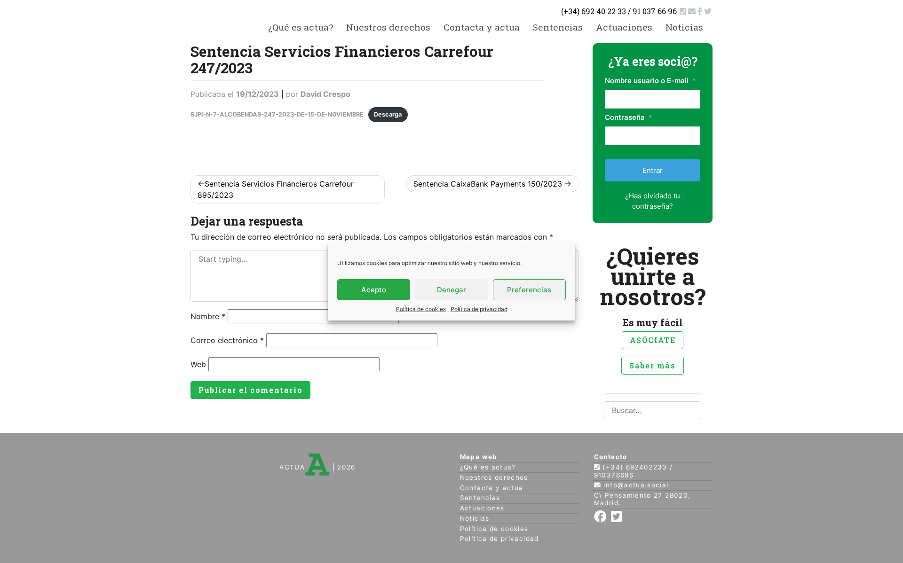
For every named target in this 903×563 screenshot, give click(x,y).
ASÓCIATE (653, 340)
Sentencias (558, 27)
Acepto (373, 289)
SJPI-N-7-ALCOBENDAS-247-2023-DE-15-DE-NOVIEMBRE (277, 114)
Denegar (451, 289)
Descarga (388, 114)
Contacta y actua (482, 27)
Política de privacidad (479, 309)
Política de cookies (421, 309)
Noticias (684, 27)
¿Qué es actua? (300, 27)
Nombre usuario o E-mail (650, 80)
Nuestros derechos (388, 27)
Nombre (207, 316)
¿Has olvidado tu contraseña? (652, 201)
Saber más (652, 365)
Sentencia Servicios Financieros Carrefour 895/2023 (276, 189)
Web (198, 364)
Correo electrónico (227, 340)
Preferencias (529, 289)
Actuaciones (624, 27)
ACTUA (292, 467)
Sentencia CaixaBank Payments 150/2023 (487, 183)
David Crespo (325, 94)
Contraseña (628, 117)
